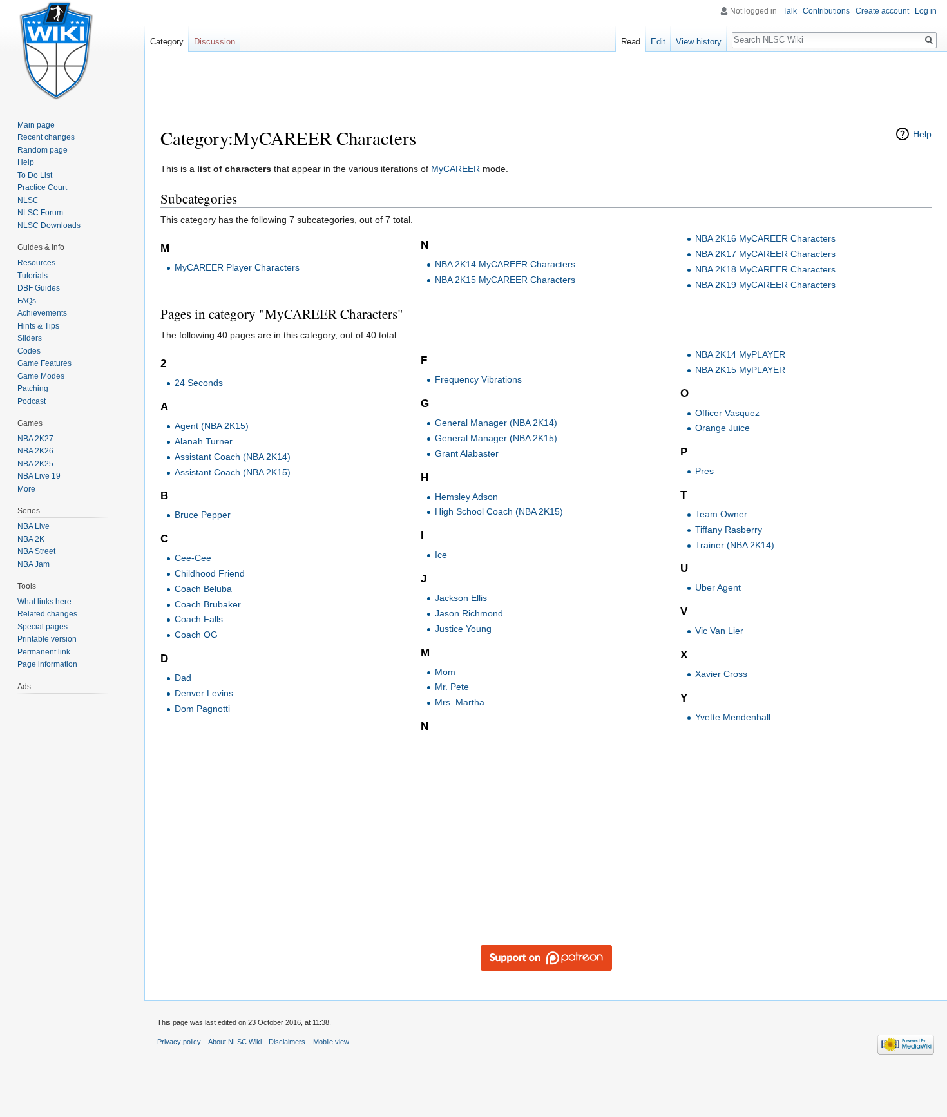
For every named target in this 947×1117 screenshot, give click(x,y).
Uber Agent (718, 587)
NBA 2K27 (35, 438)
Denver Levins (204, 693)
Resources (36, 262)
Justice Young (463, 629)
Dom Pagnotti (202, 708)
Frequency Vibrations (478, 379)
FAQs (26, 300)
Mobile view (331, 1041)
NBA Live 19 (39, 476)
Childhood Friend (210, 573)
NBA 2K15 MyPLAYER (740, 370)
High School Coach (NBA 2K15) (499, 511)
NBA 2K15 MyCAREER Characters (505, 279)
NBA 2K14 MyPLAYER (740, 354)
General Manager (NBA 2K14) (496, 422)
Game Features (44, 363)
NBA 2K (30, 539)
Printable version (47, 639)
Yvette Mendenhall (732, 717)
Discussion (214, 41)
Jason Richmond (469, 613)
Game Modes (40, 376)
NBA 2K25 (35, 463)
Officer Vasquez (727, 413)
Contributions (826, 10)
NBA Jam (33, 564)
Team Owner (721, 514)
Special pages (42, 626)
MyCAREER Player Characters (237, 267)
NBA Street (36, 551)
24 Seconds (199, 382)
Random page (42, 150)
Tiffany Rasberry (728, 529)
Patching (32, 388)
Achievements (42, 313)
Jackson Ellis (461, 598)
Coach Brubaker (208, 604)
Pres (704, 471)
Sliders (29, 338)
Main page (36, 124)
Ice (441, 554)
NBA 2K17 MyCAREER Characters (765, 254)
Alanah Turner (204, 441)
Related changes (47, 613)
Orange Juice (722, 428)
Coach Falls (199, 619)
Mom (445, 672)
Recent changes (46, 137)
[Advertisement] (546, 93)
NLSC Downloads (49, 225)
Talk (790, 10)
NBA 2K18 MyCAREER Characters (765, 269)
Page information (47, 664)
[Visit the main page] (56, 51)
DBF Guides (38, 287)
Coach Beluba (203, 589)
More (26, 488)
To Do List (34, 175)
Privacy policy (179, 1041)
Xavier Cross (721, 674)
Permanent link (43, 651)
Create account (882, 10)
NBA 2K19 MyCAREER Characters (765, 285)
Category (167, 41)
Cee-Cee (193, 558)
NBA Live (33, 526)
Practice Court (42, 187)
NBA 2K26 (35, 450)
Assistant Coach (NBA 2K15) (233, 472)
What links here (44, 601)
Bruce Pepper (203, 515)
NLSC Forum (40, 212)
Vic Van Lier (719, 630)
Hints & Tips (38, 325)
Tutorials (32, 275)
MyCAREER (455, 169)
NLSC (28, 200)
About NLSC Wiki (235, 1041)
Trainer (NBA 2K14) (734, 545)
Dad (183, 678)
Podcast (31, 401)
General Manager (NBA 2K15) (496, 438)
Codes (29, 351)
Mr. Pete (452, 687)
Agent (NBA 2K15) (212, 426)
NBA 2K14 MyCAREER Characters (505, 264)
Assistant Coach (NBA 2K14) (233, 457)
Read (630, 41)
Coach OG (196, 634)
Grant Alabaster (467, 453)
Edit (658, 41)
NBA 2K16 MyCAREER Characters (765, 238)
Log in (926, 10)
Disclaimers (287, 1041)
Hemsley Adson (466, 497)
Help (922, 134)
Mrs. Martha (459, 702)
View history (699, 41)
